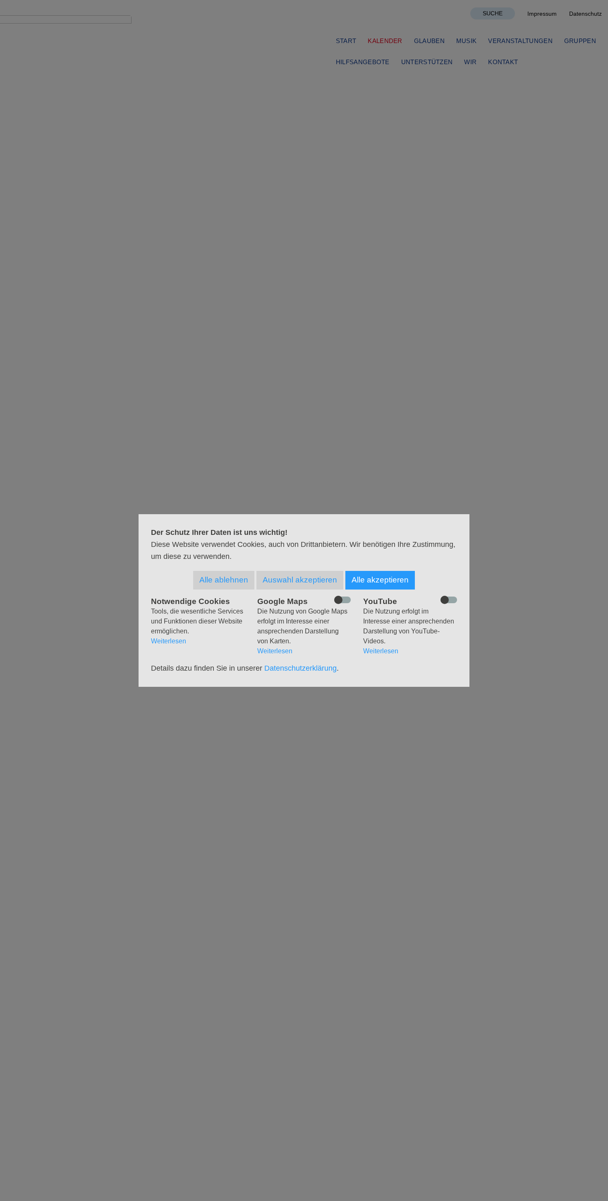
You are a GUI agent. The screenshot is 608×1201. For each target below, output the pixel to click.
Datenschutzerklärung (300, 668)
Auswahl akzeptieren (300, 579)
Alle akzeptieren (380, 579)
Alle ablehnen (223, 579)
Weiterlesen (168, 641)
